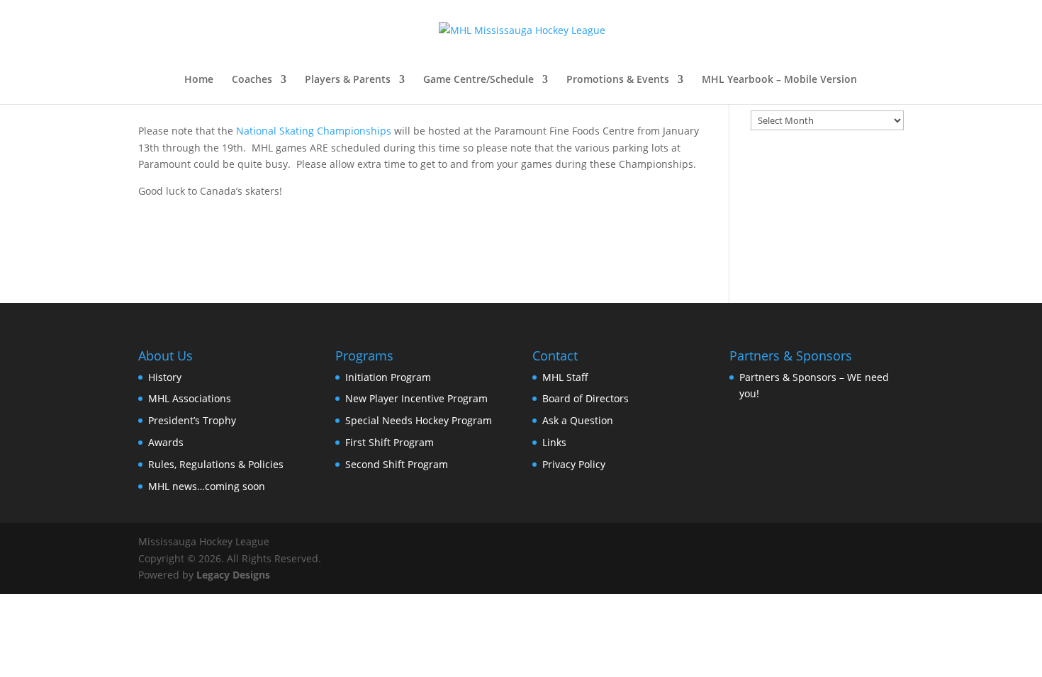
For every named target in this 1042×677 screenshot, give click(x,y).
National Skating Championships (313, 130)
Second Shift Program (396, 464)
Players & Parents (348, 80)
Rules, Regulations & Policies (216, 464)
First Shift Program (389, 442)
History (164, 377)
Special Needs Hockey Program (418, 420)
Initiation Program (388, 377)
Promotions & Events (617, 80)
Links (554, 442)
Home (198, 80)
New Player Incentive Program (416, 398)
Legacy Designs (233, 574)
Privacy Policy (573, 464)
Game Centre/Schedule (478, 80)
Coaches (252, 80)
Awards (166, 442)
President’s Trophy (192, 420)
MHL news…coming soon (206, 486)
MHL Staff (565, 377)
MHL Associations (189, 398)
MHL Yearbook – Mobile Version (779, 80)
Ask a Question (577, 420)
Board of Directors (585, 398)
